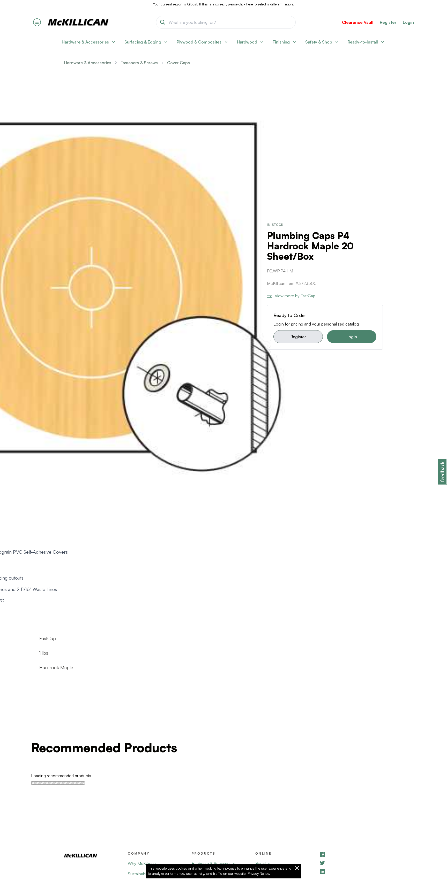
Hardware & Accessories (87, 62)
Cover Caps (178, 62)
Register (298, 336)
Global (192, 4)
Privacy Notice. (259, 873)
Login (408, 22)
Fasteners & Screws (139, 62)
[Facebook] (351, 854)
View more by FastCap (295, 295)
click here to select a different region (266, 4)
